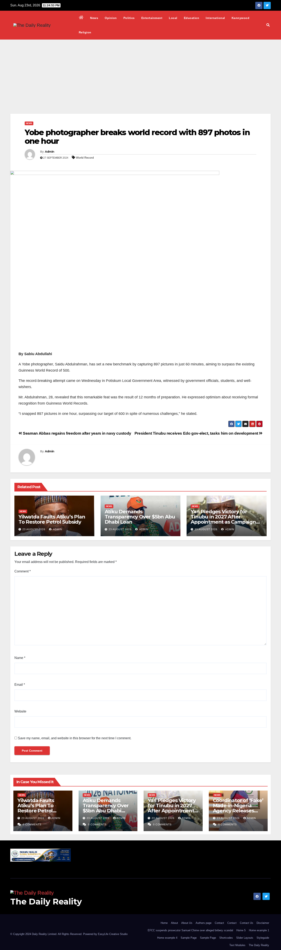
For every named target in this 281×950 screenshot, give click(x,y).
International (215, 18)
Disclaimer (263, 922)
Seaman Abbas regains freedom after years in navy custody (76, 433)
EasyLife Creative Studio (113, 934)
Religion (85, 32)
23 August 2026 (33, 529)
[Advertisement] (140, 70)
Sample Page (189, 937)
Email (19, 684)
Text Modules (237, 945)
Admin (49, 151)
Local (173, 18)
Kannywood (241, 18)
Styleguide (263, 937)
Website (20, 711)
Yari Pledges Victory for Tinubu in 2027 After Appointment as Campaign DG (223, 519)
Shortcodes (226, 937)
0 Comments (32, 824)
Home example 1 (259, 930)
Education (191, 18)
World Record (85, 157)
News (94, 18)
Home (164, 922)
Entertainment (152, 18)
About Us (186, 922)
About (174, 922)
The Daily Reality (46, 901)
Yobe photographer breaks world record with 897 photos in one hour (137, 137)
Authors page (203, 922)
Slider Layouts (244, 937)
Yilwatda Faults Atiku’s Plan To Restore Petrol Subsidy (52, 519)
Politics (129, 18)
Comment (22, 571)
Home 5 (241, 930)
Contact (219, 922)
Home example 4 (167, 937)
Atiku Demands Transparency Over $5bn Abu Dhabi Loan (140, 517)
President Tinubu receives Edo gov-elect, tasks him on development (197, 433)
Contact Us (246, 922)
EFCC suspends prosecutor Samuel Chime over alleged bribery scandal (190, 930)
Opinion (111, 18)
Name (19, 658)
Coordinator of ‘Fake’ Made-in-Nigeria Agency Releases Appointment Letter (238, 808)
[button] (268, 25)
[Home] (81, 18)
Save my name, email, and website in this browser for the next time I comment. (74, 738)
